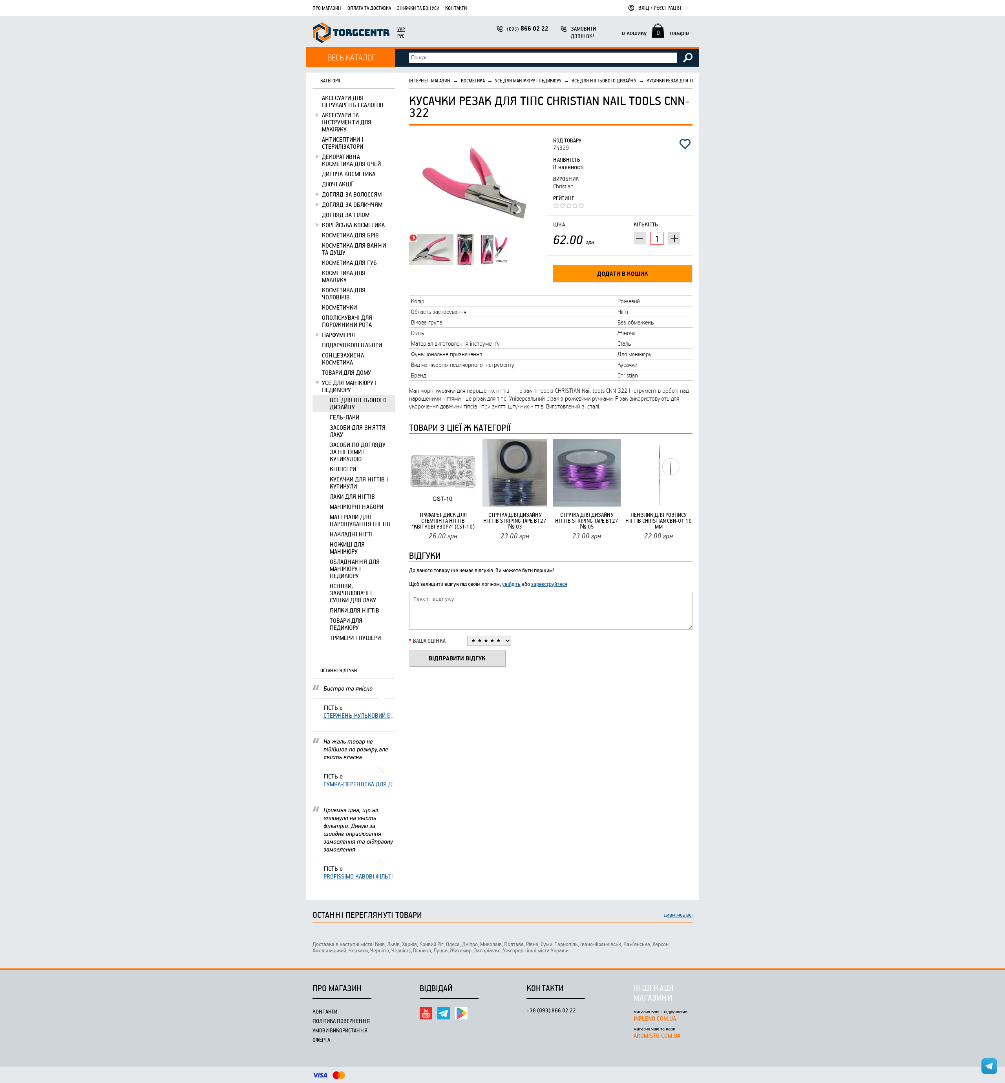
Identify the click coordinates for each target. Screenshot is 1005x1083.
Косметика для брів (350, 235)
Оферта (321, 1039)
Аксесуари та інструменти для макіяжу (346, 122)
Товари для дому (346, 372)
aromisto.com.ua (657, 1035)
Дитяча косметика (348, 174)
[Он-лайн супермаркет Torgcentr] (351, 33)
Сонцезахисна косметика (343, 358)
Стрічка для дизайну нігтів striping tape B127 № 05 (586, 520)
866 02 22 (527, 28)
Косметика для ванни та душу (354, 248)
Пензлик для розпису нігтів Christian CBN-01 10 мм (658, 520)
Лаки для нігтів (352, 496)
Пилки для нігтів (354, 610)
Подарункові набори (352, 345)
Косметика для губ (349, 262)
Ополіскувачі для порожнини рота (347, 321)
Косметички (339, 307)
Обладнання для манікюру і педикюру (355, 569)
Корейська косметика (353, 225)
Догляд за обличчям (352, 204)
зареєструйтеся (549, 583)
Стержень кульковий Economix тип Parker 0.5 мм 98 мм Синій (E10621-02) (359, 715)
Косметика (473, 80)
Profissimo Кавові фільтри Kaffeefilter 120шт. (359, 876)
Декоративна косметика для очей (351, 160)
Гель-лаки (344, 417)
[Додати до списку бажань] (685, 144)
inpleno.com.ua (655, 1018)
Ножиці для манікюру (347, 547)
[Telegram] (443, 1013)
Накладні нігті (351, 534)
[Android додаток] (461, 1013)
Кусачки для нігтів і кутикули (359, 482)
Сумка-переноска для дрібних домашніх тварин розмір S (359, 784)
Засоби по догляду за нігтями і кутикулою (358, 452)
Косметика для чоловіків (343, 293)
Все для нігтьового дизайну (358, 403)
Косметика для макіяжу (343, 276)
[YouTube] (426, 1013)
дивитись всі (678, 914)
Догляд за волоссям (352, 194)
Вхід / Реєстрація (659, 7)
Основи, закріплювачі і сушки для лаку (353, 593)
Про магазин (327, 8)
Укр (401, 29)
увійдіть (511, 583)
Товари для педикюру (346, 623)
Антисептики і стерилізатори (342, 142)
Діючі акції (337, 184)
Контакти (456, 8)
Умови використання (339, 1030)
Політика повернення (341, 1021)
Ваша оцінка (429, 640)
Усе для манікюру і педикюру (349, 386)
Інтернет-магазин (430, 80)
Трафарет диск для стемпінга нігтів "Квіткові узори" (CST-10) (443, 520)
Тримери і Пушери (355, 638)
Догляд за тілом (345, 215)
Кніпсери (343, 469)
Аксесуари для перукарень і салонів (353, 101)
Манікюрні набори (356, 507)
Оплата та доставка (369, 8)
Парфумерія (338, 335)
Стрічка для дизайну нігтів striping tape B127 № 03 (514, 520)
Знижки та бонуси (418, 8)
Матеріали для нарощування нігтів (360, 520)
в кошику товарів (655, 32)
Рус (400, 36)
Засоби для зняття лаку (358, 430)
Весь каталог (351, 57)
